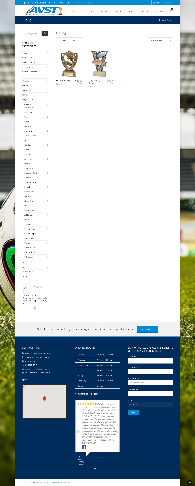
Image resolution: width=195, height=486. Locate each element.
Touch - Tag (29, 229)
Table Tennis (29, 247)
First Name (133, 356)
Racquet (28, 112)
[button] (45, 33)
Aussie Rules (29, 238)
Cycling (27, 145)
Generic (27, 177)
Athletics (28, 215)
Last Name (133, 367)
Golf (26, 140)
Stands (25, 95)
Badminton (29, 131)
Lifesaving (28, 201)
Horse (27, 205)
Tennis (27, 117)
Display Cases (28, 90)
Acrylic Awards (28, 99)
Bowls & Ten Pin (31, 210)
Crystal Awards (28, 272)
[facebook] (148, 3)
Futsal (27, 187)
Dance (27, 243)
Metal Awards (28, 57)
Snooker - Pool (30, 182)
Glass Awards (28, 262)
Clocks (25, 276)
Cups (24, 267)
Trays (24, 53)
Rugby (27, 122)
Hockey (27, 163)
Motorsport (29, 191)
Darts (26, 219)
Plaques (25, 81)
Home (161, 20)
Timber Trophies (29, 62)
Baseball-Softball (31, 173)
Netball (27, 126)
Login (167, 3)
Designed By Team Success (60, 482)
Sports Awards (28, 104)
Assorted (28, 159)
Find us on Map (57, 3)
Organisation (134, 389)
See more (37, 303)
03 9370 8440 (31, 361)
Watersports (29, 196)
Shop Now (148, 329)
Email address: (134, 378)
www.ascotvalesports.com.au (38, 372)
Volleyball (28, 224)
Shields (25, 76)
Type (130, 400)
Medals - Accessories (31, 71)
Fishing (59, 84)
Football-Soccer (31, 252)
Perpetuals (26, 85)
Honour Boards (28, 67)
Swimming (28, 168)
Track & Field (30, 135)
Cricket (27, 154)
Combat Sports (31, 233)
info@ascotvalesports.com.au (81, 3)
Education (28, 257)
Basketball (29, 108)
